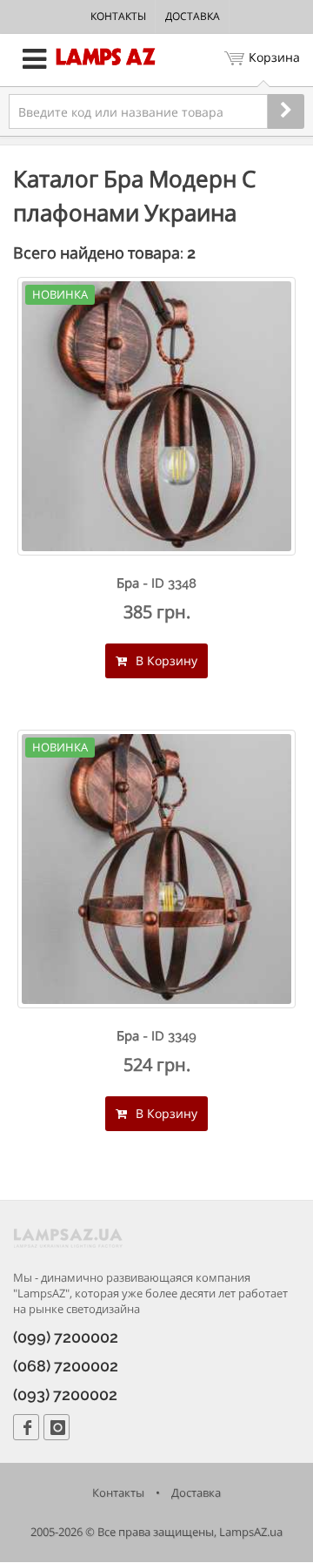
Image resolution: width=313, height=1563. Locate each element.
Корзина (274, 57)
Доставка (192, 16)
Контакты (118, 16)
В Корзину (164, 660)
